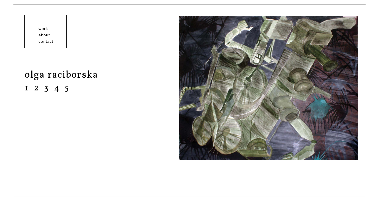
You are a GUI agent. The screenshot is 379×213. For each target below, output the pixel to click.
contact (46, 41)
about (44, 35)
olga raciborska (61, 75)
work (43, 28)
